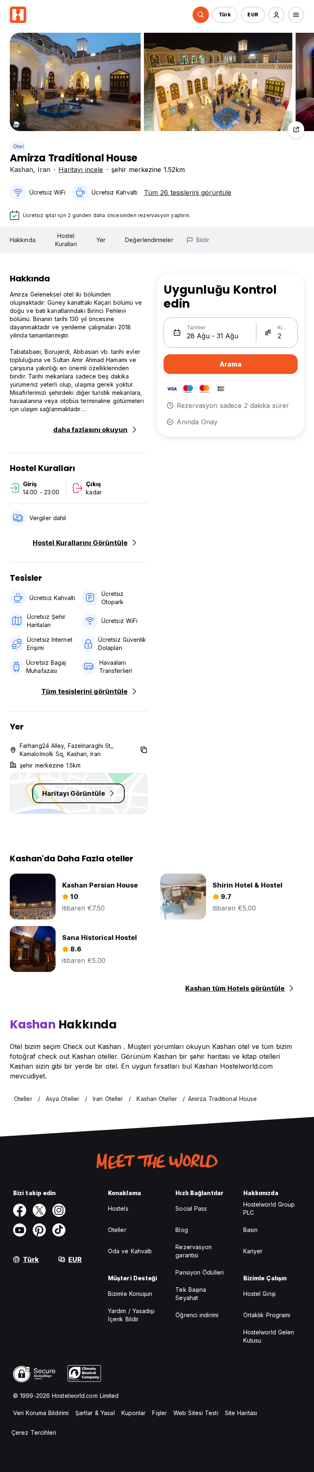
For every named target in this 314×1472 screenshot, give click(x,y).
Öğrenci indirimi (196, 1314)
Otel (18, 146)
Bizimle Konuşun (130, 1293)
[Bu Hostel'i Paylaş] (296, 129)
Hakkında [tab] (23, 239)
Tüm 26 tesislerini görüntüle (187, 192)
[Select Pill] (201, 15)
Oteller (117, 1229)
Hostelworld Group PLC (269, 1208)
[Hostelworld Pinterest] (39, 1229)
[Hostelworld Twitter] (39, 1210)
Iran (44, 169)
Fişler (159, 1412)
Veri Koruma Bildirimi (41, 1412)
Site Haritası (241, 1412)
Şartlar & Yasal (95, 1412)
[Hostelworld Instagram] (58, 1210)
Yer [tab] (100, 239)
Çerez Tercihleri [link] (33, 1432)
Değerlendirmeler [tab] (149, 239)
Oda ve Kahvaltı (130, 1251)
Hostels (118, 1208)
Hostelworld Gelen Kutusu (268, 1336)
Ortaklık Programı (267, 1314)
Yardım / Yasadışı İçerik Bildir (131, 1315)
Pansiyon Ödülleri (199, 1272)
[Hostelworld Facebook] (19, 1210)
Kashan (21, 169)
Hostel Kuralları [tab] (66, 239)
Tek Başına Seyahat (190, 1293)
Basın (250, 1229)
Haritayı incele (80, 169)
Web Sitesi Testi (195, 1412)
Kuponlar (133, 1412)
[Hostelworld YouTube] (19, 1229)
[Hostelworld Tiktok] (58, 1229)
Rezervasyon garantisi (193, 1251)
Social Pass (191, 1208)
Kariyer (253, 1251)
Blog (181, 1229)
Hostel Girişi (259, 1293)
